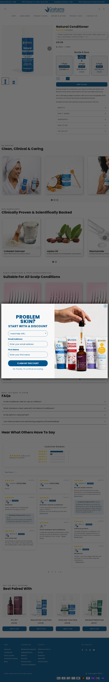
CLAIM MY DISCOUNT (28, 363)
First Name (13, 349)
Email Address (15, 339)
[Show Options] (46, 333)
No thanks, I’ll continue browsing (28, 369)
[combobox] (27, 333)
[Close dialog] (105, 306)
